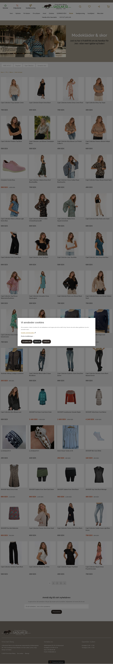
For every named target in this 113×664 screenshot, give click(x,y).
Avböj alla (46, 341)
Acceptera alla (27, 341)
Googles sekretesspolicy (28, 332)
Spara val (37, 341)
